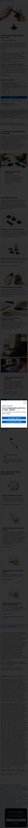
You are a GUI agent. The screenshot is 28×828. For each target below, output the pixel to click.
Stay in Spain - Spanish (14, 418)
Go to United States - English (14, 422)
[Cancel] (25, 403)
